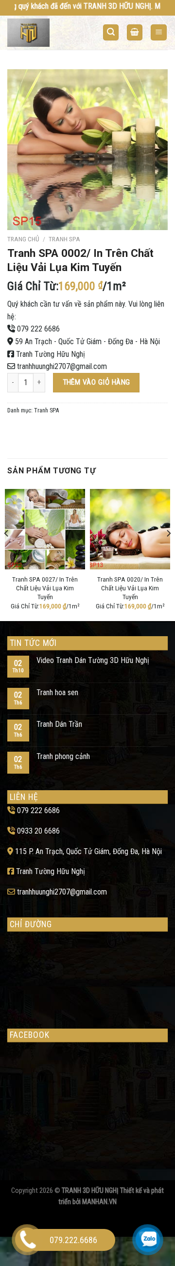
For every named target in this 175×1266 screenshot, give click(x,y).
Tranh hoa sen (57, 692)
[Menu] (159, 32)
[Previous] (7, 553)
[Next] (168, 553)
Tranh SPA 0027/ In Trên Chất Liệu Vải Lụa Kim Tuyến (45, 587)
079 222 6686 (38, 328)
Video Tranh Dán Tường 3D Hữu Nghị (92, 660)
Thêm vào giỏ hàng (96, 382)
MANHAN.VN (99, 1202)
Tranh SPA (64, 239)
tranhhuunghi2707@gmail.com (62, 366)
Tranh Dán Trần (59, 724)
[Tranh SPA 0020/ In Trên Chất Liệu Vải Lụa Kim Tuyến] (130, 529)
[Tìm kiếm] (111, 32)
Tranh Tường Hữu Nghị (50, 354)
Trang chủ (23, 239)
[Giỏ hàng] (134, 32)
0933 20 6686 (38, 831)
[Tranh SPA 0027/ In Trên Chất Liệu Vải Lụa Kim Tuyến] (45, 529)
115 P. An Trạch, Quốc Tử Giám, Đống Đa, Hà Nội (88, 851)
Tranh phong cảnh (63, 756)
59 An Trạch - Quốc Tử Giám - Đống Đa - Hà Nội (87, 341)
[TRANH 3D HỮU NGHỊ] (45, 33)
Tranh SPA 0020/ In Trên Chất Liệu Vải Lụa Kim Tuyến (130, 587)
